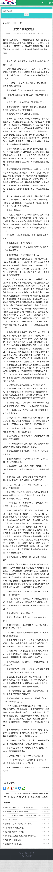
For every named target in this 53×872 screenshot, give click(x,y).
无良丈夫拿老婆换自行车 (14, 844)
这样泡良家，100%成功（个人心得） (19, 824)
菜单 (51, 3)
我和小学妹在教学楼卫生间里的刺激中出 (20, 836)
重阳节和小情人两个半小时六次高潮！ (19, 807)
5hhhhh (13, 23)
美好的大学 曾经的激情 (13, 840)
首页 (7, 23)
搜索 (26, 14)
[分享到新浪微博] (12, 788)
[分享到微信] (23, 788)
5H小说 (31, 853)
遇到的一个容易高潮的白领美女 (17, 811)
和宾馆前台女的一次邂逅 (14, 832)
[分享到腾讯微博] (16, 788)
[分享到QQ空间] (8, 788)
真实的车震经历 (11, 820)
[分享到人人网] (19, 788)
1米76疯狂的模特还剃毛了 (15, 828)
